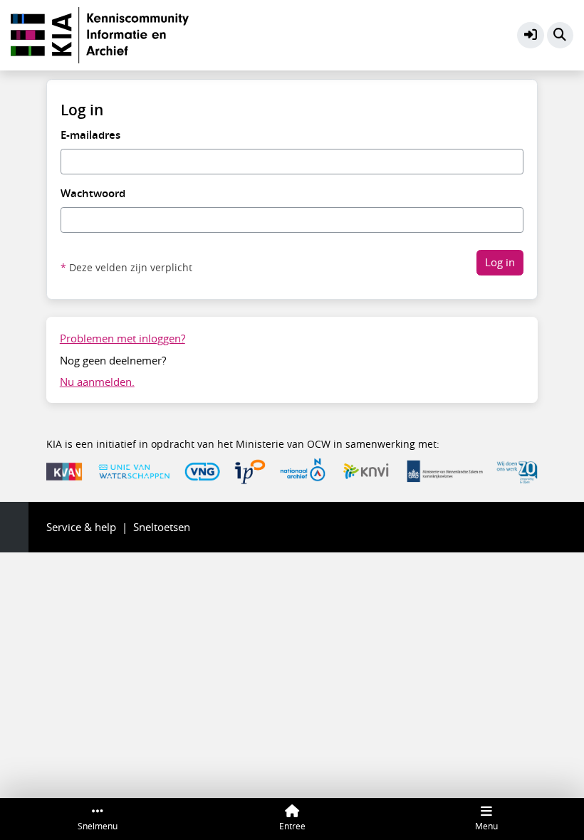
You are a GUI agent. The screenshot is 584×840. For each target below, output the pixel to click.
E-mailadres (90, 134)
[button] (530, 35)
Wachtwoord (93, 193)
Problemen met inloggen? (122, 338)
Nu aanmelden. (97, 381)
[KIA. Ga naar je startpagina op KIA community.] (100, 33)
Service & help (81, 527)
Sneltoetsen (161, 527)
